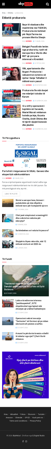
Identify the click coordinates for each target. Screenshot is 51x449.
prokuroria (19, 13)
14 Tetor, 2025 (39, 63)
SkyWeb (29, 41)
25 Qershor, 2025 (40, 101)
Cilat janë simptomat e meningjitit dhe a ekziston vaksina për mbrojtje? (32, 218)
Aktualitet (8, 25)
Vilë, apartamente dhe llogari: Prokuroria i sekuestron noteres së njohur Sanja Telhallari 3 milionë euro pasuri (34, 75)
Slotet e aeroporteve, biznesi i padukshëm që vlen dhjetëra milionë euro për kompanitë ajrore (32, 203)
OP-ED (27, 417)
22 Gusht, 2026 (11, 293)
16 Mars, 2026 (22, 224)
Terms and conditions (18, 421)
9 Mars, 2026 (18, 178)
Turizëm (41, 414)
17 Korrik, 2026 (22, 209)
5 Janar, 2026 (22, 248)
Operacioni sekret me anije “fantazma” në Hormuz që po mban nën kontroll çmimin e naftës (32, 321)
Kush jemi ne (37, 417)
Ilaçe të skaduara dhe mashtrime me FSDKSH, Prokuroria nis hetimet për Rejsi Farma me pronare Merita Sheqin (34, 31)
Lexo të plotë (11, 194)
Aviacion (9, 417)
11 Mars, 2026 (39, 41)
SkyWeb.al (17, 436)
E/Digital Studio (38, 436)
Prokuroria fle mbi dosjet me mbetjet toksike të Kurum (35, 93)
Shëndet (18, 417)
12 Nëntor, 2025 (23, 234)
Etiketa (10, 13)
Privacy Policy (35, 421)
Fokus (23, 414)
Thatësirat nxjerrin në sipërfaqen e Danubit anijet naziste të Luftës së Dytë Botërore (24, 286)
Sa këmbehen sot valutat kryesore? (32, 230)
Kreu (4, 13)
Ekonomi (8, 165)
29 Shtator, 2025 (40, 85)
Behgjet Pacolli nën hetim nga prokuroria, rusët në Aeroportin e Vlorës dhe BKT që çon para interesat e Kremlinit (35, 53)
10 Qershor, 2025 (40, 129)
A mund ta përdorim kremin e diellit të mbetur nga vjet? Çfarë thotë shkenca (32, 336)
